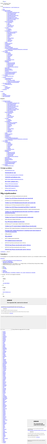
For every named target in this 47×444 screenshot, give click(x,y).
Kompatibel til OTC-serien (12, 17)
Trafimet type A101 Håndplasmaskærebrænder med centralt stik (20, 202)
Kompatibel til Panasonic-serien (13, 18)
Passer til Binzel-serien (11, 14)
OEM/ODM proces (8, 84)
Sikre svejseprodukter (9, 47)
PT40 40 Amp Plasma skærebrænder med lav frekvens (18, 245)
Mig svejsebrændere (8, 11)
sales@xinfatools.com (15, 7)
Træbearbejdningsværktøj (9, 74)
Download (7, 88)
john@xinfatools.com (7, 7)
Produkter (4, 94)
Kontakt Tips (9, 34)
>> (6, 251)
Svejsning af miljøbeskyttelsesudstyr (11, 48)
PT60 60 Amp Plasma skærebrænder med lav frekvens (18, 249)
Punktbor (9, 56)
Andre (8, 23)
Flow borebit (9, 55)
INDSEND (2, 258)
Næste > (4, 251)
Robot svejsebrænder (9, 50)
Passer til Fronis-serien (11, 16)
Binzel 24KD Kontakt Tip (11, 190)
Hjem (4, 9)
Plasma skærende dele (11, 32)
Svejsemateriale (8, 46)
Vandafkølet (9, 29)
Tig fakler (7, 27)
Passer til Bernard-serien (11, 13)
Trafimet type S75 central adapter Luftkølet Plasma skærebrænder (20, 226)
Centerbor (9, 53)
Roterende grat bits (10, 59)
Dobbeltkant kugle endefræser (12, 66)
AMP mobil (5, 271)
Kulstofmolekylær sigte (9, 76)
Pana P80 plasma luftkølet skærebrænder (15, 221)
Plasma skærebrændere (9, 21)
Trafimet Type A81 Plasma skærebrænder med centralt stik (19, 198)
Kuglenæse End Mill (11, 62)
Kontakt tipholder (10, 38)
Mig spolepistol (10, 20)
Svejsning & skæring (6, 10)
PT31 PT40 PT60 (10, 25)
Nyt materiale (5, 75)
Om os (4, 85)
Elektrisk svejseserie (8, 43)
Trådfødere (7, 45)
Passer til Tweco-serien (11, 19)
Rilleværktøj (7, 67)
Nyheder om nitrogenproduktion (13, 82)
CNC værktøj (5, 51)
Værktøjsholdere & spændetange (11, 71)
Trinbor (8, 57)
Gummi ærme (9, 40)
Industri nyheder (8, 79)
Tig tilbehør (9, 33)
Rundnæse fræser (10, 64)
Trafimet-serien (10, 26)
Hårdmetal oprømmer (9, 69)
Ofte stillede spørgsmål (7, 83)
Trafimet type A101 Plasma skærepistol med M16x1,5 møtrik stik (20, 207)
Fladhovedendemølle (11, 63)
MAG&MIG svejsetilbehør (12, 31)
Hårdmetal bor (7, 52)
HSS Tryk (7, 70)
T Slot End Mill (10, 65)
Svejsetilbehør (7, 30)
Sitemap (4, 270)
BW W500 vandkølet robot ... (12, 181)
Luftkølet (9, 28)
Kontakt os (5, 89)
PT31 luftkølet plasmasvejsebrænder (13, 240)
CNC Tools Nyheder (11, 80)
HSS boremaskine (8, 68)
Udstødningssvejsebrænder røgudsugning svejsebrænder (17, 49)
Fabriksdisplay (7, 87)
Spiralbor (9, 58)
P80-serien (9, 24)
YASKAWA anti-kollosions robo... (13, 177)
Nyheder (4, 77)
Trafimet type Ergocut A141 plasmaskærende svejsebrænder (19, 217)
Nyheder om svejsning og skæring (13, 81)
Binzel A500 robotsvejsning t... (12, 186)
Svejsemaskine (7, 44)
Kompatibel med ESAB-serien (12, 15)
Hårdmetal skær (8, 60)
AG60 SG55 (9, 22)
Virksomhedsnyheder (9, 78)
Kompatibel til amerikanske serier (13, 12)
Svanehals (9, 39)
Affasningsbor (9, 54)
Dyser (8, 37)
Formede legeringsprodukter (10, 162)
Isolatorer (9, 126)
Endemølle (7, 61)
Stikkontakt (9, 41)
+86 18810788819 (6, 283)
